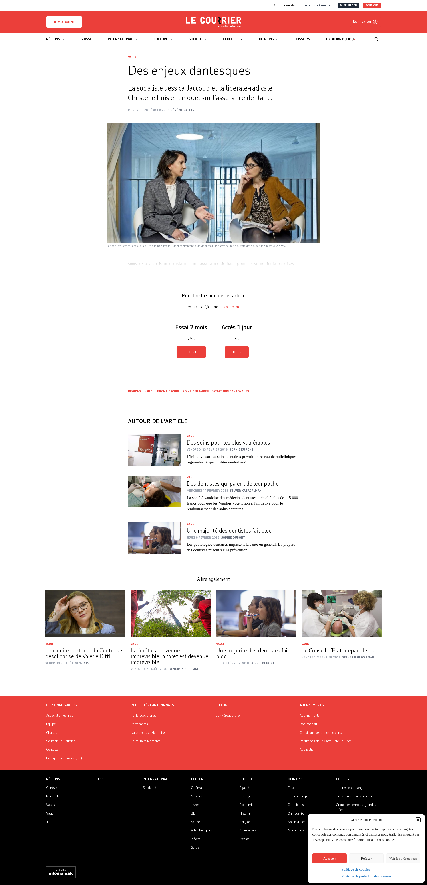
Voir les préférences (403, 858)
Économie (247, 805)
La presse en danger (350, 788)
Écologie (246, 796)
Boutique (223, 705)
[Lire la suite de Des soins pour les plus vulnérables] (154, 452)
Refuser (366, 858)
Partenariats (139, 724)
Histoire (245, 813)
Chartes (51, 733)
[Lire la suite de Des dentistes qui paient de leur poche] (154, 496)
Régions (134, 391)
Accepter (329, 858)
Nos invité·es (297, 822)
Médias (245, 839)
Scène (195, 822)
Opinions (295, 779)
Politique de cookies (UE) (64, 758)
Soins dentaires (196, 391)
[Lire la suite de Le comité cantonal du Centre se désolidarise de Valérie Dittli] (85, 613)
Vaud (132, 57)
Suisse (100, 779)
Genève (51, 788)
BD (193, 813)
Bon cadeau (308, 724)
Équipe (51, 724)
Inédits (195, 839)
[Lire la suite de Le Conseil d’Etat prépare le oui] (342, 613)
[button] (418, 820)
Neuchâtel (53, 796)
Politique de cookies (356, 869)
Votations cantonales (230, 391)
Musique (197, 796)
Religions (246, 822)
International (155, 779)
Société (246, 779)
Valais (50, 805)
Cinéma (196, 788)
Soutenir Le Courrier (60, 741)
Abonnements (310, 716)
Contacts (52, 750)
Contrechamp (297, 796)
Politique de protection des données (366, 876)
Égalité (244, 788)
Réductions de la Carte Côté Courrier (325, 741)
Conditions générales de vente (321, 733)
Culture (198, 779)
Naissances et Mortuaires (148, 733)
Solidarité (149, 788)
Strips (195, 847)
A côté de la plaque (301, 830)
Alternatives (248, 830)
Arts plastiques (201, 830)
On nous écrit (297, 813)
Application (307, 750)
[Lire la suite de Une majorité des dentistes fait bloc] (154, 540)
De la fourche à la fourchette (356, 796)
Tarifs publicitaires (143, 716)
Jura (49, 822)
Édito (291, 788)
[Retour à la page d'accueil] (213, 22)
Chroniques (296, 805)
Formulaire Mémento (146, 741)
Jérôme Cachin (167, 391)
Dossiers (344, 779)
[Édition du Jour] (340, 37)
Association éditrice (59, 716)
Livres (195, 805)
